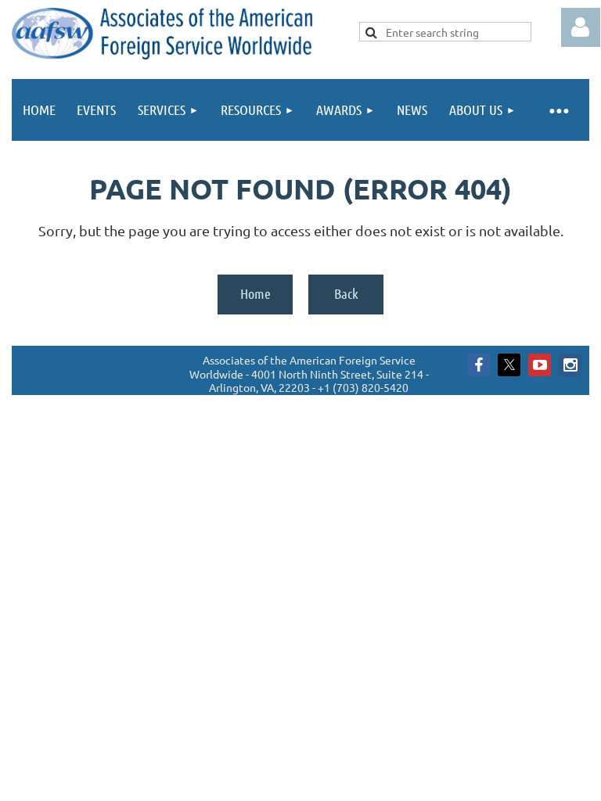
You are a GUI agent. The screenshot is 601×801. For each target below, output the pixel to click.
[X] (509, 365)
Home (255, 293)
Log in (580, 27)
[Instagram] (570, 365)
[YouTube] (539, 365)
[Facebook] (478, 365)
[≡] (558, 110)
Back (346, 293)
